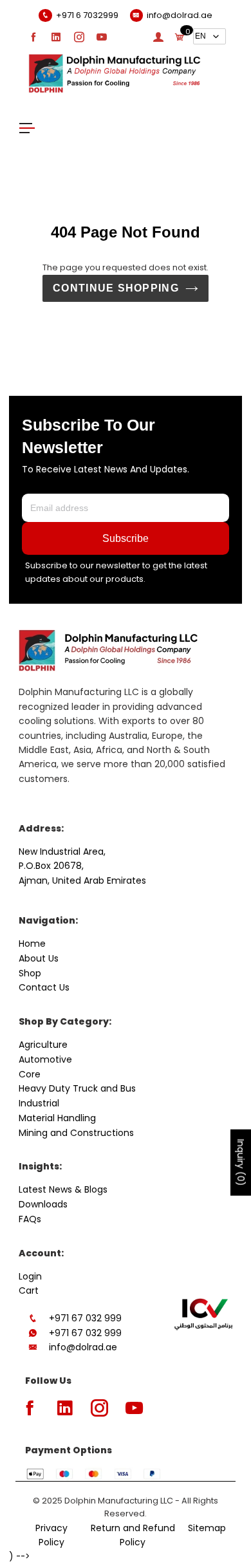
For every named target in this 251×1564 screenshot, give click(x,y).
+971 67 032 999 (85, 1318)
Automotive (45, 1059)
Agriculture (43, 1044)
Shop (30, 973)
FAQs (30, 1219)
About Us (39, 958)
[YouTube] (101, 36)
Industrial (39, 1103)
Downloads (43, 1204)
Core (30, 1074)
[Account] (158, 36)
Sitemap (207, 1528)
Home (32, 943)
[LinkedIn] (56, 36)
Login (30, 1276)
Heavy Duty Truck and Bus (77, 1088)
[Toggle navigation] (27, 127)
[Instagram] (79, 36)
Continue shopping (116, 288)
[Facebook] (33, 36)
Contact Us (44, 987)
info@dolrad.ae (83, 1347)
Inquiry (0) (240, 1162)
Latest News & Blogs (63, 1189)
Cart (29, 1290)
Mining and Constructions (76, 1132)
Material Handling (57, 1118)
